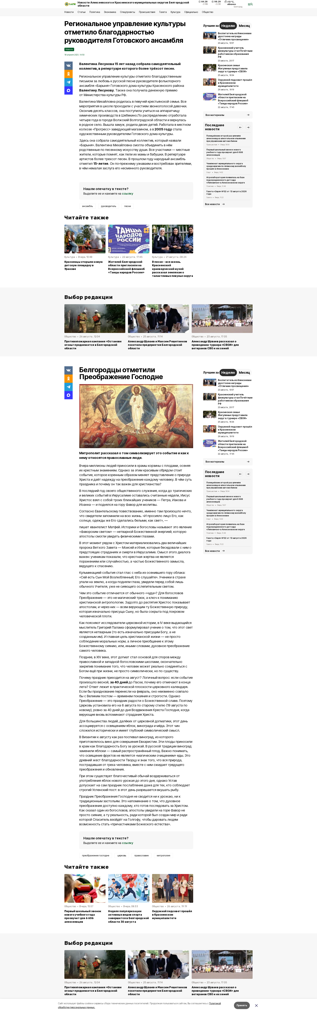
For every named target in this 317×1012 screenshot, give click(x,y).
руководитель (108, 206)
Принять (242, 1005)
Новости (69, 12)
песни (127, 206)
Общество (207, 12)
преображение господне (95, 855)
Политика (94, 12)
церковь (121, 855)
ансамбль (87, 206)
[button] (240, 127)
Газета (163, 12)
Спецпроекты (127, 12)
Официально (191, 12)
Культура (175, 12)
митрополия (163, 855)
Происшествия (147, 12)
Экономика (110, 12)
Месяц (244, 26)
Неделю (228, 26)
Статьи (82, 12)
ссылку (127, 193)
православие (141, 855)
